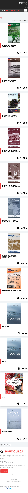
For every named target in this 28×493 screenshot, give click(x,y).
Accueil (2, 13)
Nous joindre (14, 479)
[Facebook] (7, 488)
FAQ (14, 477)
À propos (14, 474)
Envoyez (4, 471)
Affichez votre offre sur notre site (14, 481)
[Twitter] (11, 488)
